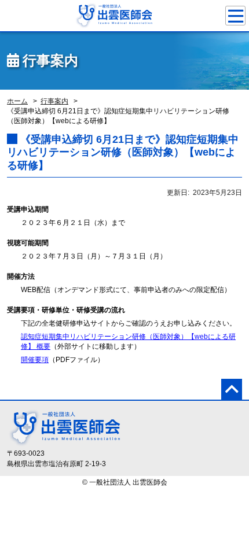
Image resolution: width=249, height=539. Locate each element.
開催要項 (35, 360)
